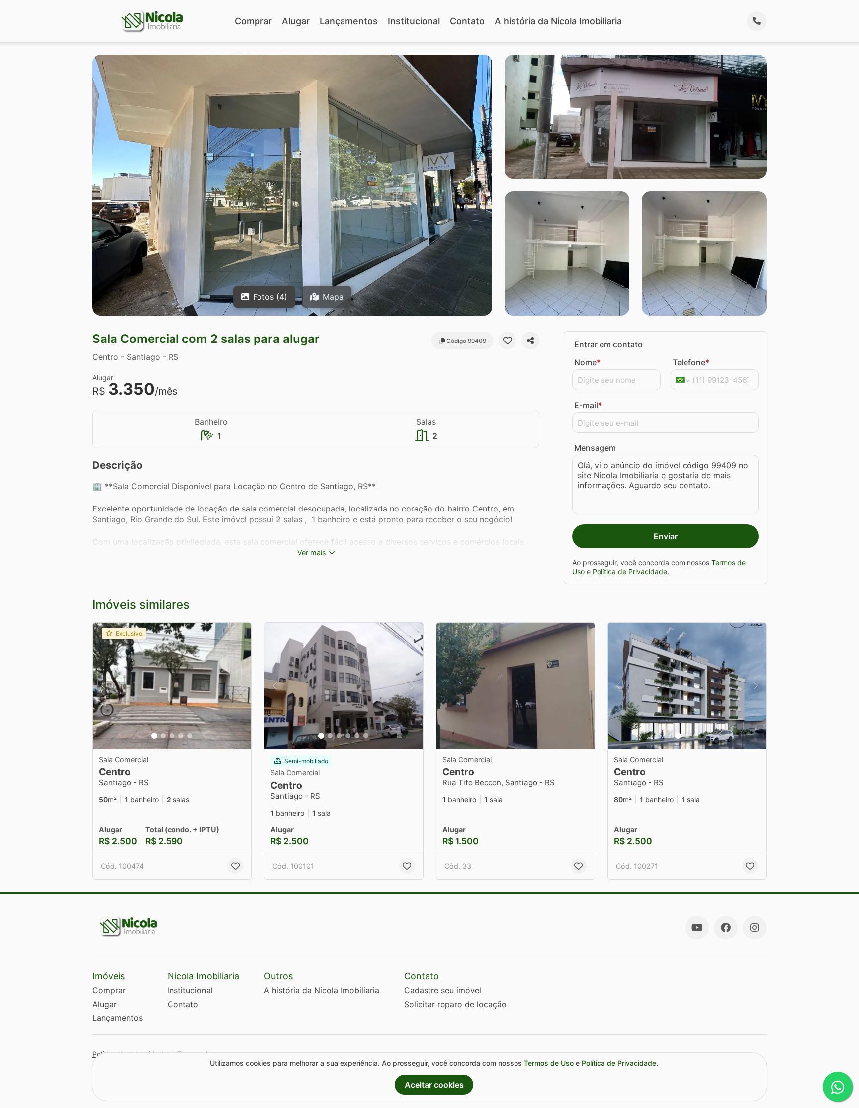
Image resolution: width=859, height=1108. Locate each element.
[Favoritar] (507, 340)
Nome (587, 362)
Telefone (691, 362)
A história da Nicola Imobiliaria (558, 21)
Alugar (296, 21)
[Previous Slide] (103, 686)
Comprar (253, 21)
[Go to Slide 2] (163, 735)
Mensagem (595, 448)
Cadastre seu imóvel (442, 990)
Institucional (414, 21)
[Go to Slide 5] (189, 735)
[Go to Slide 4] (180, 735)
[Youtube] (697, 927)
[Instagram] (755, 927)
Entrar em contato (608, 344)
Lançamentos (349, 21)
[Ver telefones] (757, 21)
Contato (467, 21)
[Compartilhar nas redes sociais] (530, 340)
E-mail (588, 405)
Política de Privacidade (630, 571)
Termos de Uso (549, 1063)
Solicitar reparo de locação (455, 1004)
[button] (172, 686)
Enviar (666, 536)
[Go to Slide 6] (365, 735)
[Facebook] (726, 927)
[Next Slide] (240, 686)
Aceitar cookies (434, 1085)
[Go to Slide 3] (172, 735)
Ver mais (311, 552)
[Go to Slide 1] (154, 736)
